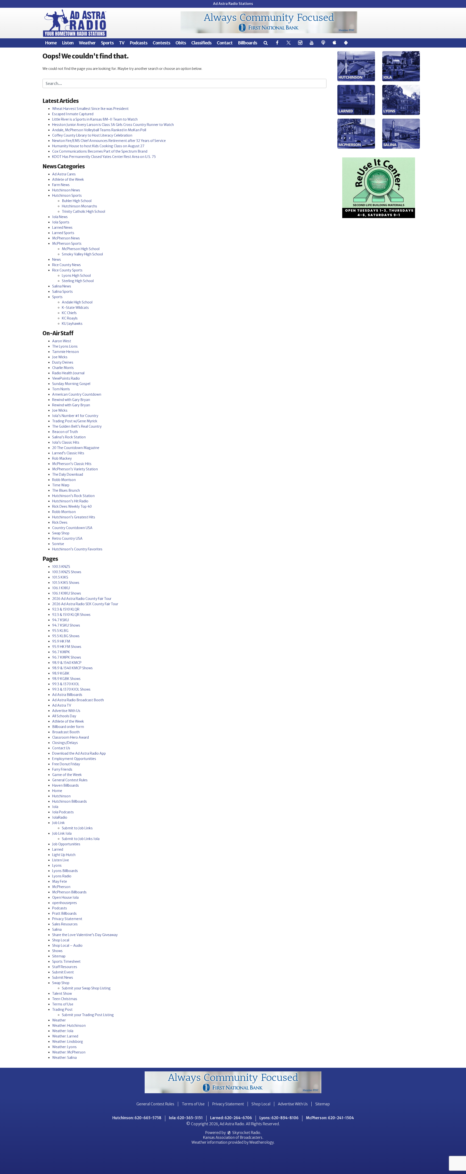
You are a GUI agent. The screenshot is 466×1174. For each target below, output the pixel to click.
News (56, 259)
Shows (57, 951)
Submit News (62, 977)
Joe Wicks (59, 357)
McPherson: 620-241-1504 (330, 1118)
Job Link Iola (62, 833)
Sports (107, 43)
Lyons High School (76, 275)
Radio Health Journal (68, 373)
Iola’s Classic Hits (65, 442)
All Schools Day (64, 716)
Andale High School (77, 302)
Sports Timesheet (66, 961)
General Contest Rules (70, 780)
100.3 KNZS (61, 566)
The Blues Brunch (66, 490)
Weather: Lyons (64, 1047)
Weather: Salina (64, 1057)
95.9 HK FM (61, 641)
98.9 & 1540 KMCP (67, 662)
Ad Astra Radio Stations (233, 3)
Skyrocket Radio (246, 1132)
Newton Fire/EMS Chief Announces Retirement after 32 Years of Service (109, 141)
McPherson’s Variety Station (75, 469)
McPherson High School (81, 249)
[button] (265, 43)
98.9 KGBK (60, 673)
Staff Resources (64, 967)
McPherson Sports (67, 243)
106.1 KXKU (61, 588)
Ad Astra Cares (64, 174)
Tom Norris (61, 389)
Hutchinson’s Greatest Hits (73, 517)
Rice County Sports (67, 270)
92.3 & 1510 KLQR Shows (71, 614)
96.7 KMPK (61, 652)
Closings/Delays (65, 743)
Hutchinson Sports (67, 195)
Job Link (58, 823)
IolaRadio (59, 817)
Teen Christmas (64, 999)
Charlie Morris (63, 368)
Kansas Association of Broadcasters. (233, 1137)
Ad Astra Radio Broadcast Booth (78, 700)
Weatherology (261, 1142)
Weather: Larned (65, 1036)
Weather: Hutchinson (69, 1025)
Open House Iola (65, 897)
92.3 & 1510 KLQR (65, 609)
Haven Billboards (65, 785)
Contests (161, 43)
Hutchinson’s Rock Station (73, 496)
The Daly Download (67, 474)
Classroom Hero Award (70, 737)
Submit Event (63, 972)
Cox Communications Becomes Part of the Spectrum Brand (99, 151)
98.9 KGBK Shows (66, 679)
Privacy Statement (67, 919)
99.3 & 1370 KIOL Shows (71, 689)
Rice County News (66, 265)
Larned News (62, 227)
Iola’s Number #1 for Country (75, 416)
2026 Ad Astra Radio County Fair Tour (81, 598)
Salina (57, 929)
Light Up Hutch (63, 855)
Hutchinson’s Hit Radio (70, 501)
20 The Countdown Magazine (75, 448)
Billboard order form (68, 727)
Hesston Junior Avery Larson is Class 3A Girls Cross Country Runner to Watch (113, 124)
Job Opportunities (66, 844)
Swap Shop (60, 533)
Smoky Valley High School (82, 254)
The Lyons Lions (65, 346)
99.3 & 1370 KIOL (65, 684)
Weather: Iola (62, 1031)
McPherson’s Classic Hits (72, 464)
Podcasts (138, 43)
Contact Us (61, 748)
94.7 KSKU (60, 620)
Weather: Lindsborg (67, 1041)
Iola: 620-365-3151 (186, 1118)
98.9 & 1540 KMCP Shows (72, 668)
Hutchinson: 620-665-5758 (136, 1118)
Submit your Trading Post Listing (88, 1015)
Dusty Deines (62, 362)
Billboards (247, 43)
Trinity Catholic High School (83, 211)
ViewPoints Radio (66, 378)
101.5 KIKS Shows (65, 582)
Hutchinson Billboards (69, 801)
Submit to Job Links (77, 828)
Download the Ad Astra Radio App (79, 753)
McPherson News (66, 238)
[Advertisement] (269, 22)
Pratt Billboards (64, 913)
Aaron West (61, 341)
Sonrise (58, 544)
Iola (55, 807)
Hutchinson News (66, 190)
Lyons (57, 865)
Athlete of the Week (68, 179)
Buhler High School (77, 201)
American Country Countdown (76, 394)
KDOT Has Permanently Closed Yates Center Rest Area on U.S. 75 (104, 157)
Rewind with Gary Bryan (71, 400)
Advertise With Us (66, 711)
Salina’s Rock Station (69, 437)
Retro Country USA (67, 538)
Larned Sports (63, 233)
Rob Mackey (62, 458)
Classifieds (201, 43)
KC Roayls (70, 318)
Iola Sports (60, 222)
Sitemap (59, 956)
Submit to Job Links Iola (81, 839)
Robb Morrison (64, 480)
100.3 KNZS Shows (66, 572)
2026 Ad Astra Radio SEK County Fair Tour (85, 604)
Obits (180, 43)
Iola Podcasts (63, 812)
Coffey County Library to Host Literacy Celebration (92, 135)
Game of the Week (67, 775)
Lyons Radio (61, 876)
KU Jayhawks (72, 323)
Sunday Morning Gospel (71, 384)
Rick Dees (59, 522)
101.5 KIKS (60, 577)
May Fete (59, 881)
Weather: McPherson (68, 1052)
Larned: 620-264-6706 (231, 1118)
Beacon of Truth (65, 432)
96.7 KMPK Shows (66, 657)
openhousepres (64, 903)
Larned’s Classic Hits (68, 453)
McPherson (61, 887)
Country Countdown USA (72, 528)
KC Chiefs (69, 313)
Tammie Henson (65, 352)
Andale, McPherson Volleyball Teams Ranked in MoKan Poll (99, 130)
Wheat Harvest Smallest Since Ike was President (90, 108)
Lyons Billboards (65, 871)
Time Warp (60, 485)
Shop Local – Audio (67, 945)
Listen (68, 43)
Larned (57, 849)
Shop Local (60, 940)
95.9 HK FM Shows (66, 646)
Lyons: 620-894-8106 (279, 1118)
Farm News (61, 185)
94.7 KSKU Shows (66, 625)
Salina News (61, 286)
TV (121, 43)
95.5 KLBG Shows (66, 636)
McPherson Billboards (69, 892)
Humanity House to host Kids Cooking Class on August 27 (98, 146)
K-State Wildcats (75, 307)
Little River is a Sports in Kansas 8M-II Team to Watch (95, 119)
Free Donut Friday (66, 764)
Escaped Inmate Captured (72, 114)
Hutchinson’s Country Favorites (77, 549)
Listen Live (60, 860)
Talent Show (62, 993)
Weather (87, 43)
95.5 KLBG (60, 630)
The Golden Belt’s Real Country (77, 426)
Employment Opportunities (74, 759)
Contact (225, 43)
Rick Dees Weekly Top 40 (72, 506)
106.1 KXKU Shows (66, 593)
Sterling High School (78, 281)
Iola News (60, 217)
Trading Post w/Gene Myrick (74, 421)
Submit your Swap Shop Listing (86, 988)
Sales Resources (65, 924)
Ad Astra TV (61, 705)
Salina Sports (62, 291)
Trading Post (62, 1009)
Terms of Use (62, 1004)
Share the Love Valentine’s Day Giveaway (85, 935)
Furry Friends (62, 769)
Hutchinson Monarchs (79, 206)
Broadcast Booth (66, 732)
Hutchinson (61, 796)
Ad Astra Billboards (67, 695)
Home (51, 43)
